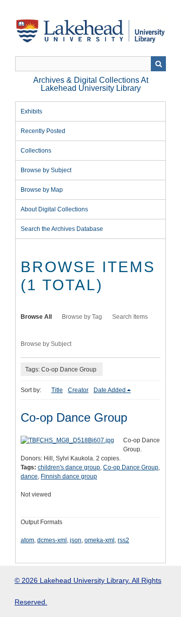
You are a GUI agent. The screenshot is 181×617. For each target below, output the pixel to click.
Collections (36, 150)
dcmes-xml (52, 540)
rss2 (123, 540)
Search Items (130, 316)
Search (158, 63)
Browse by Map (42, 189)
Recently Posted (43, 131)
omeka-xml (99, 540)
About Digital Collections (54, 209)
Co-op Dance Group (74, 417)
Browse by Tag (82, 316)
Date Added (110, 390)
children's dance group (69, 467)
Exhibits (31, 111)
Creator (78, 390)
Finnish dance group (69, 476)
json (75, 540)
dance (29, 476)
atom (27, 540)
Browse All (36, 316)
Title (57, 390)
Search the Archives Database (62, 228)
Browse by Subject (46, 170)
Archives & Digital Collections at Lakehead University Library (90, 84)
